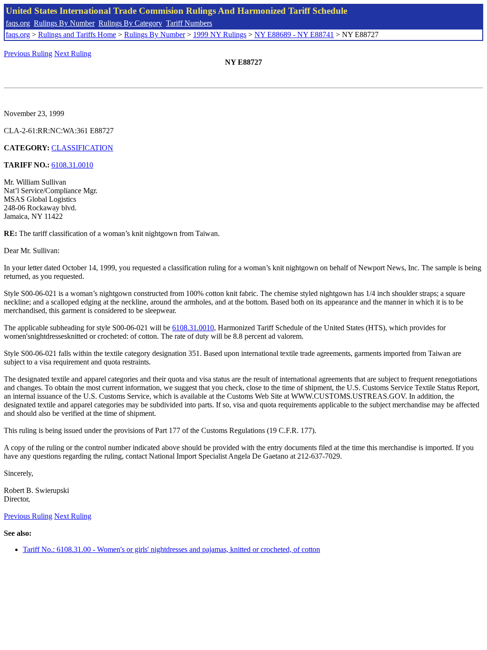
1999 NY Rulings (219, 34)
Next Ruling (72, 53)
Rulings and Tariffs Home (77, 34)
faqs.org (18, 23)
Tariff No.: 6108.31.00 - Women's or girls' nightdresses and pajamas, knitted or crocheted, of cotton (171, 549)
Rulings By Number (64, 23)
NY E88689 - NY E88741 (294, 34)
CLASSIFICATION (82, 148)
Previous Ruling (28, 53)
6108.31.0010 (72, 165)
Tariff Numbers (189, 23)
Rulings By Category (130, 23)
